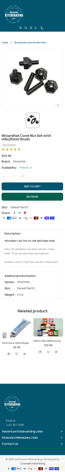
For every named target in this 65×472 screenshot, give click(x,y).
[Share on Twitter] (19, 212)
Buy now (32, 196)
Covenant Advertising (32, 463)
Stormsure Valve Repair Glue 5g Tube (17, 343)
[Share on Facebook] (14, 212)
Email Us (10, 420)
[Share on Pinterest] (25, 212)
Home (5, 42)
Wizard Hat (23, 282)
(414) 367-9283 (15, 425)
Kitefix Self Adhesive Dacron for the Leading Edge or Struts (48, 341)
